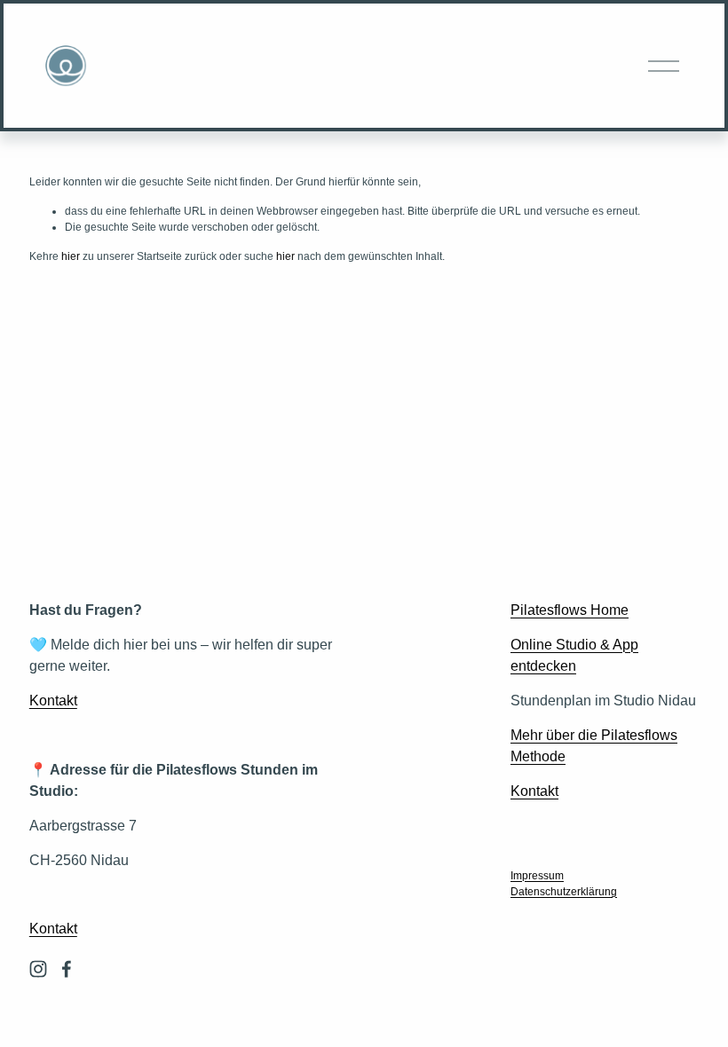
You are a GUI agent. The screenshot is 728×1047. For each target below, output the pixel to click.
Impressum (537, 876)
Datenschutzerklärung (563, 892)
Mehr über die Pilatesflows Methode (593, 746)
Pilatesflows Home (569, 610)
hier (70, 256)
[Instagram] (38, 969)
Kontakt (53, 700)
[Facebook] (66, 969)
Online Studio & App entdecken (574, 655)
